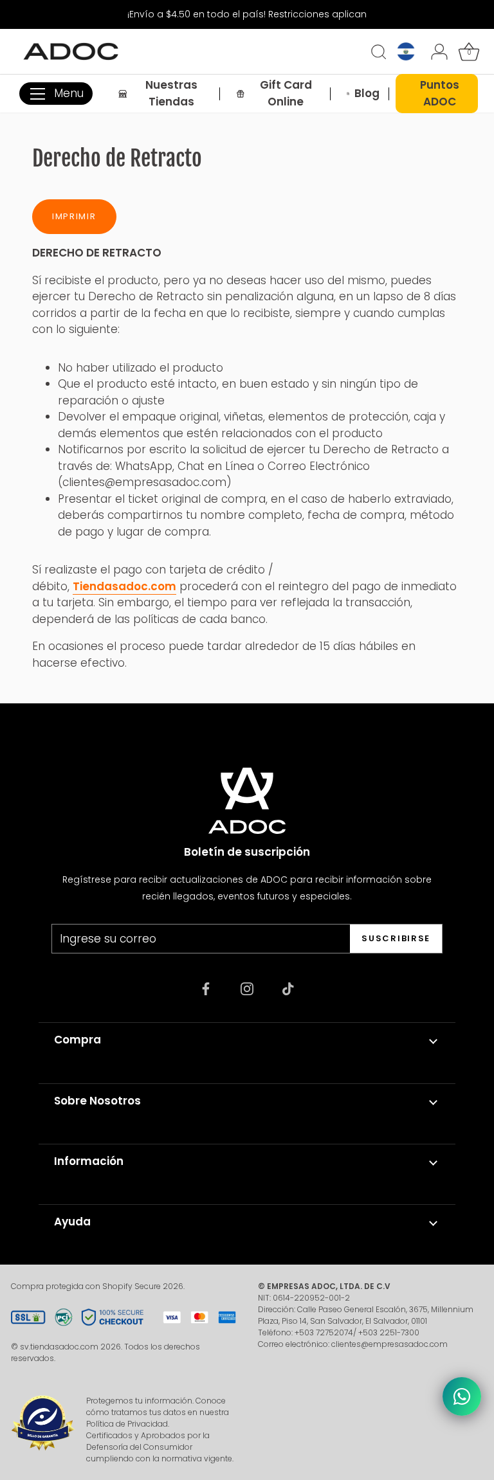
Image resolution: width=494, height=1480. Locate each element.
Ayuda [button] (72, 1221)
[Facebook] (205, 988)
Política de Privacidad (127, 1423)
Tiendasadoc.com (124, 586)
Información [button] (89, 1161)
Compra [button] (77, 1039)
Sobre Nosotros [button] (97, 1100)
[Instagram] (247, 988)
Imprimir (74, 216)
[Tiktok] (288, 988)
